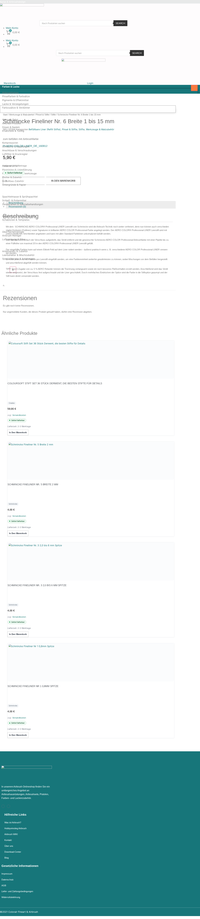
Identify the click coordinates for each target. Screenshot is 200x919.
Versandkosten (19, 415)
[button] (83, 37)
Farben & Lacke (10, 86)
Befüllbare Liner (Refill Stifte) (45, 129)
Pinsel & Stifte (42, 114)
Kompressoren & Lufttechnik (18, 136)
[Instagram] (3, 806)
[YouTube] (8, 806)
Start (5, 114)
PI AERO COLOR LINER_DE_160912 (25, 145)
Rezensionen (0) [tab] (17, 206)
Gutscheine (8, 264)
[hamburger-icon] (194, 88)
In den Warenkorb (63, 181)
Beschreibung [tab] (16, 203)
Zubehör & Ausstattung (15, 245)
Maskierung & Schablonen (17, 210)
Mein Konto (12, 27)
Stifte (53, 114)
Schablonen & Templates (15, 219)
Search (120, 23)
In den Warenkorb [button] (18, 432)
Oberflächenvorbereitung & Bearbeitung (24, 190)
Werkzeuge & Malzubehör (16, 160)
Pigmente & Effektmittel (15, 100)
